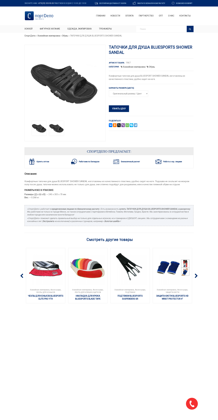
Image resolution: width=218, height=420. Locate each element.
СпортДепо (30, 36)
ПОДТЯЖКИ (130, 292)
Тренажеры (105, 29)
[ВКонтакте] (110, 125)
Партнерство (146, 16)
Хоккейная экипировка (49, 36)
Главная (100, 16)
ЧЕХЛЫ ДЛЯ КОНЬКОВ (45, 292)
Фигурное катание (50, 29)
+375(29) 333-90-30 (46, 3)
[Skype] (131, 125)
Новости (115, 16)
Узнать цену (119, 108)
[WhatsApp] (127, 125)
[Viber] (123, 125)
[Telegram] (135, 125)
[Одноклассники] (115, 125)
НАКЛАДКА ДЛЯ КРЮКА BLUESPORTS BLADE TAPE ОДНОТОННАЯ (88, 299)
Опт (161, 16)
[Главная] (39, 16)
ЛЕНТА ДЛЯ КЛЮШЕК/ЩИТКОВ (88, 292)
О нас (171, 16)
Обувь (65, 36)
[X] (119, 125)
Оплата (129, 16)
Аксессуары (55, 290)
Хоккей (28, 29)
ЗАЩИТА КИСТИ (172, 292)
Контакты (185, 16)
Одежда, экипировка (79, 29)
